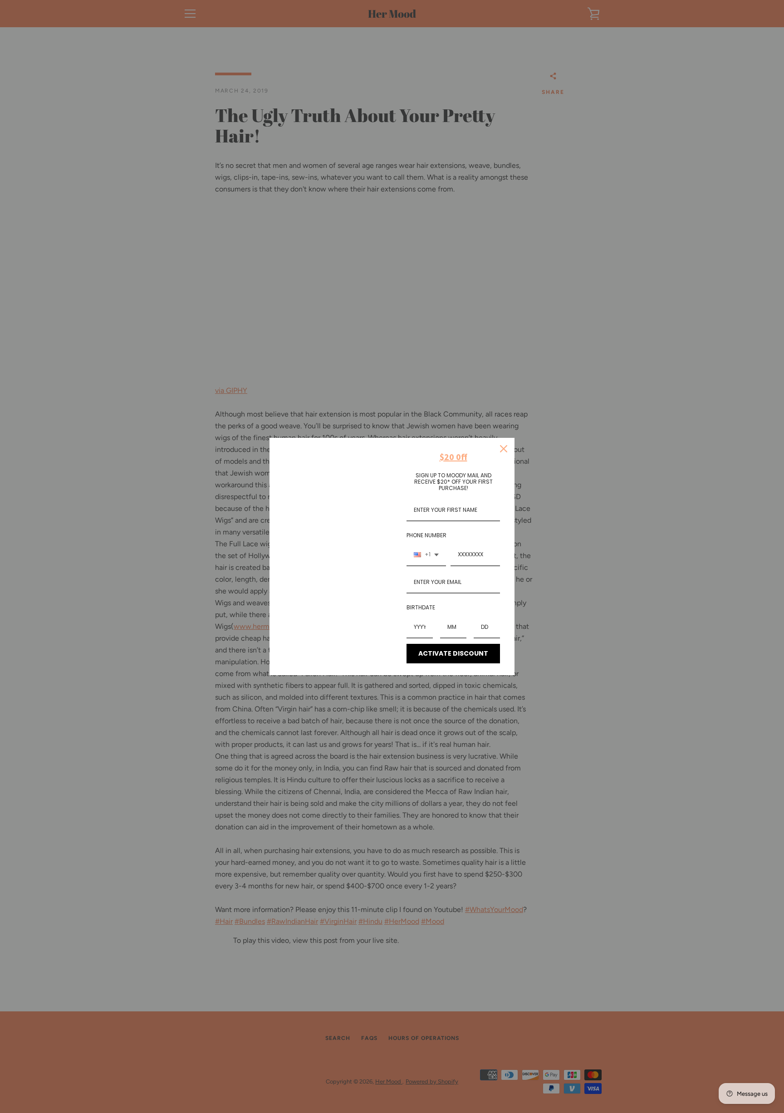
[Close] (503, 449)
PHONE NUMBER (426, 535)
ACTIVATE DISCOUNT (453, 653)
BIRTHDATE (421, 607)
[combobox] (426, 555)
